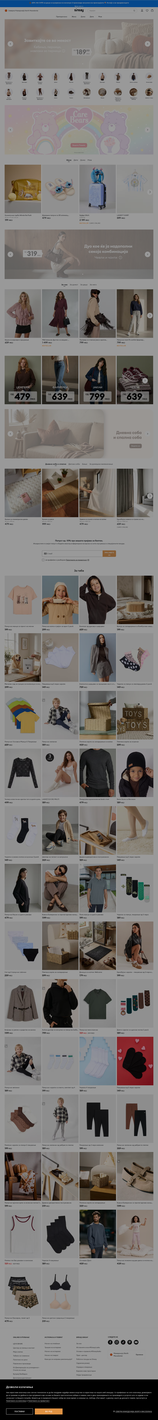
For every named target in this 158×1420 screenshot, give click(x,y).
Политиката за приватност (39, 1401)
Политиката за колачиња (16, 1401)
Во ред (48, 1411)
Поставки (19, 1411)
